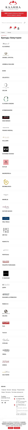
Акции (3, 392)
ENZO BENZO (6, 121)
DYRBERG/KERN (7, 110)
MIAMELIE (5, 199)
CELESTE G (5, 77)
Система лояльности (17, 392)
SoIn (3, 326)
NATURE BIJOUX (7, 211)
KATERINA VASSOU (8, 153)
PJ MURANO (6, 278)
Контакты (8, 392)
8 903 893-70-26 (5, 398)
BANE (4, 70)
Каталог (9, 389)
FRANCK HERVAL (7, 130)
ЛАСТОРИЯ (5, 375)
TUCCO (4, 332)
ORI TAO (4, 235)
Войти (18, 28)
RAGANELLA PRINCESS (9, 297)
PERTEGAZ (5, 254)
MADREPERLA (6, 173)
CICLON (4, 90)
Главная (3, 32)
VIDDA (4, 354)
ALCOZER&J (6, 46)
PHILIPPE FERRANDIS (8, 265)
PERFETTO (5, 241)
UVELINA (5, 343)
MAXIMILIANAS (6, 186)
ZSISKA (4, 365)
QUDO (4, 287)
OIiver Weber (6, 222)
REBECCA (5, 304)
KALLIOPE (5, 140)
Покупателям (20, 389)
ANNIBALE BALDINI (8, 64)
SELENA (4, 316)
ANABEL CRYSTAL (7, 57)
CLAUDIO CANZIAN (8, 103)
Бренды (14, 389)
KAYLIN (4, 166)
